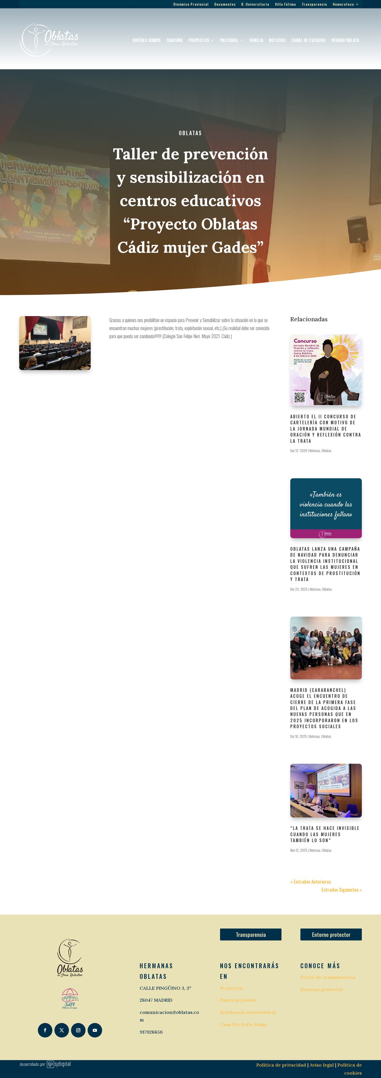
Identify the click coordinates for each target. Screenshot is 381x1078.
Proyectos (198, 40)
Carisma (174, 40)
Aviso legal (321, 1065)
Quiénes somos (146, 40)
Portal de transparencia (327, 977)
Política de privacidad (281, 1065)
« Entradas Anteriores (310, 881)
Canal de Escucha (308, 40)
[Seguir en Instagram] (78, 1030)
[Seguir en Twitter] (61, 1030)
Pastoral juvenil (238, 1000)
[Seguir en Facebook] (45, 1030)
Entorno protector (331, 934)
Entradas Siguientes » (341, 889)
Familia (256, 40)
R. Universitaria (255, 4)
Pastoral (229, 40)
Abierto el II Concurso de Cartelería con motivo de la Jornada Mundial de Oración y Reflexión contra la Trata (325, 428)
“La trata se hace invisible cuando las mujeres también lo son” (325, 834)
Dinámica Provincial (191, 4)
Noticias (277, 40)
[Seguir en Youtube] (95, 1030)
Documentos (225, 4)
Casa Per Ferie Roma (243, 1024)
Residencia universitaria (248, 1012)
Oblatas (190, 133)
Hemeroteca (343, 4)
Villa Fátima (285, 4)
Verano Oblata (345, 40)
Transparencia (314, 4)
